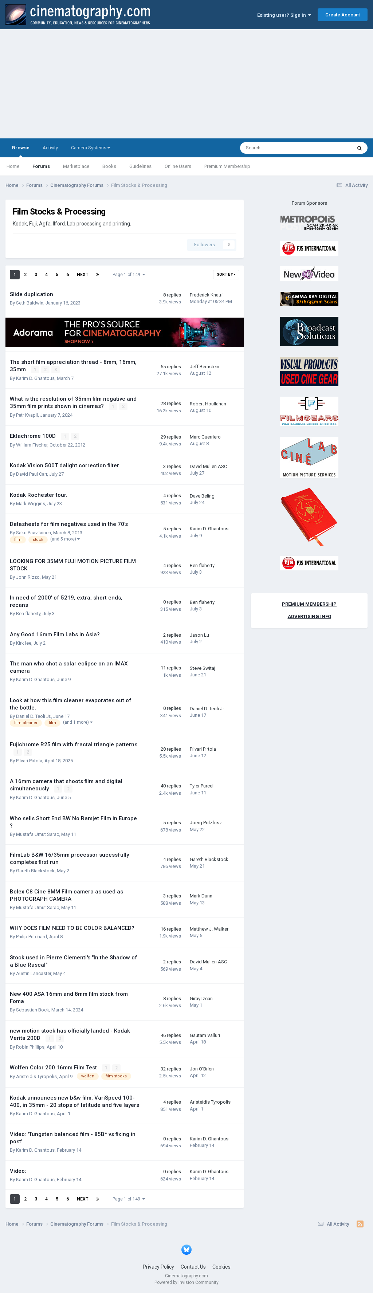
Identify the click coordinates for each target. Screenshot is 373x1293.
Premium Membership (227, 166)
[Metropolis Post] (309, 222)
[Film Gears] (309, 411)
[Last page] (98, 274)
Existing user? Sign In (282, 15)
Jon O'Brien (202, 1069)
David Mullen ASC (208, 466)
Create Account (342, 14)
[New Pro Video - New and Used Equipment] (309, 273)
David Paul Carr (31, 474)
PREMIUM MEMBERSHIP (309, 604)
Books (109, 166)
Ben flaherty (202, 565)
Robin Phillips (30, 1047)
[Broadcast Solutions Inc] (309, 331)
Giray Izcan (201, 998)
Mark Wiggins (30, 503)
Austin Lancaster (33, 973)
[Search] (360, 148)
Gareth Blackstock (35, 870)
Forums (41, 166)
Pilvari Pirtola (29, 760)
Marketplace (76, 166)
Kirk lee (23, 643)
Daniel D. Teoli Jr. (33, 716)
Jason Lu (199, 635)
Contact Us (193, 1267)
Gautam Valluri (205, 1035)
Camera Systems (89, 147)
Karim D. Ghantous (35, 378)
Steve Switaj (202, 668)
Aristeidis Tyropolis (36, 1076)
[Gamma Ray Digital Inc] (309, 298)
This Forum (330, 147)
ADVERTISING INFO (309, 616)
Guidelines (140, 166)
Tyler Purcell (202, 786)
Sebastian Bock (32, 1010)
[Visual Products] (309, 371)
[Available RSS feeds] (360, 1224)
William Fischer (31, 445)
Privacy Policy (158, 1267)
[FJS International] (309, 248)
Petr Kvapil (27, 415)
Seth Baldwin (29, 303)
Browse (21, 147)
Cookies (221, 1267)
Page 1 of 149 (127, 274)
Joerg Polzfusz (206, 822)
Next (82, 274)
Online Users (178, 166)
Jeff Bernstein (204, 366)
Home (13, 166)
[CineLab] (309, 457)
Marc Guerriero (205, 437)
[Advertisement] (186, 84)
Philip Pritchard (31, 936)
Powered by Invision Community (186, 1282)
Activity (50, 147)
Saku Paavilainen (33, 532)
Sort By (225, 274)
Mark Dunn (201, 896)
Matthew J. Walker (209, 929)
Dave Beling (202, 496)
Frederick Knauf (206, 295)
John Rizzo (28, 577)
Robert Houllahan (208, 403)
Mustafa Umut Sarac (37, 834)
